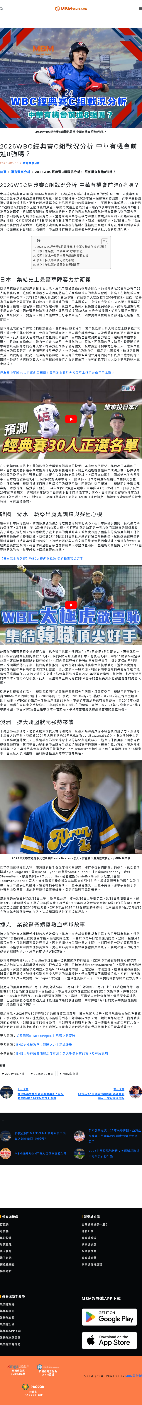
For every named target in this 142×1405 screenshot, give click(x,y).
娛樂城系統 (89, 1237)
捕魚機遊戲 (7, 1264)
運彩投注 (6, 1237)
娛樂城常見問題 (10, 1344)
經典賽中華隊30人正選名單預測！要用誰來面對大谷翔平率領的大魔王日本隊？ (57, 373)
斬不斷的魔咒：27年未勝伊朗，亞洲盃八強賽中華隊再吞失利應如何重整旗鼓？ (115, 1136)
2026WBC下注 (13, 1073)
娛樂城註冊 (7, 1304)
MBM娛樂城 (69, 1073)
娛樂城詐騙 (89, 1244)
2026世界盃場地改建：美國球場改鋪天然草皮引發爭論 (114, 1153)
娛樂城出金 (7, 1324)
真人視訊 (6, 1251)
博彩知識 (88, 1231)
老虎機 (4, 1231)
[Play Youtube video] (71, 419)
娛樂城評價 (89, 1257)
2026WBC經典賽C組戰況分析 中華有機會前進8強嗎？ (72, 246)
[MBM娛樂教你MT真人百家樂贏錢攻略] (5, 1153)
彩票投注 (6, 1244)
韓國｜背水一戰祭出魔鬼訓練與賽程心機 (63, 255)
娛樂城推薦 (89, 1251)
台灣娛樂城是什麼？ (95, 1224)
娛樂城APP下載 (10, 1330)
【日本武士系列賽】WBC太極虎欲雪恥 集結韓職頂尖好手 (41, 559)
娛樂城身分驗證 (92, 1264)
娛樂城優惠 (7, 1310)
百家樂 (4, 1224)
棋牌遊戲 (6, 1271)
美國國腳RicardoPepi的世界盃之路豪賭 (45, 1036)
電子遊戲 (6, 1257)
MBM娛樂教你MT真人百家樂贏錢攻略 (41, 1153)
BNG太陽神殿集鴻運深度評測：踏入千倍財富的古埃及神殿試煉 (62, 1053)
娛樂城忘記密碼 (10, 1337)
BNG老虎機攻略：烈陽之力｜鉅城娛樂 (44, 1045)
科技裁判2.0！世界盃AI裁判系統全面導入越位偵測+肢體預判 (40, 1135)
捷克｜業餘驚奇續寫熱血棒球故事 (58, 264)
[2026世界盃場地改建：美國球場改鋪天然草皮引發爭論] (79, 1153)
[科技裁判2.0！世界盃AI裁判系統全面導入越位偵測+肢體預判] (5, 1136)
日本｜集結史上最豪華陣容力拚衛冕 (60, 251)
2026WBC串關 (42, 1073)
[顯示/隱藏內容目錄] (103, 241)
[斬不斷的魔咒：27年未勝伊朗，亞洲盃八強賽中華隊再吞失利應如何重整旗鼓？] (79, 1136)
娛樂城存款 (7, 1317)
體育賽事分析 (31, 163)
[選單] (140, 8)
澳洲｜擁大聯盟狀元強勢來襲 (55, 260)
